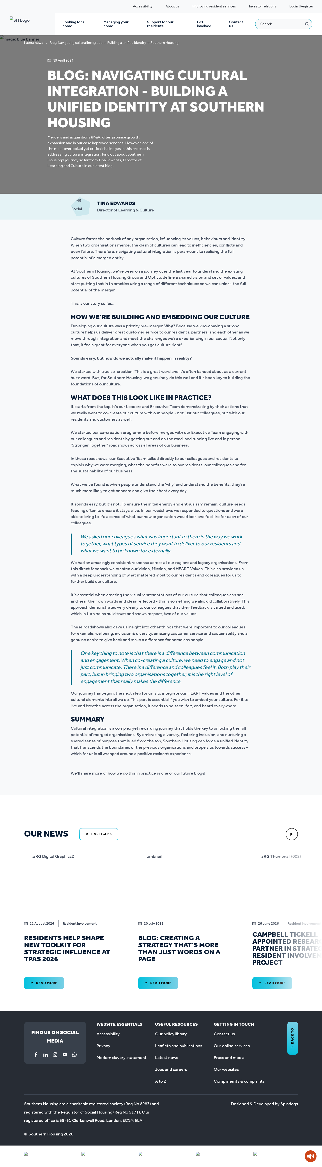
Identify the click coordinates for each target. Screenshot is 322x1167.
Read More (46, 983)
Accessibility (142, 6)
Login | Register (301, 6)
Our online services (232, 1046)
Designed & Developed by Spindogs (264, 1104)
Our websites (226, 1070)
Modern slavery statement (122, 1058)
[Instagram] (55, 1054)
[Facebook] (36, 1054)
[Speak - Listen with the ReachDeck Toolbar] (311, 1156)
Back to (292, 1036)
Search (307, 24)
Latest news (33, 42)
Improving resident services (214, 6)
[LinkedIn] (45, 1054)
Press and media (229, 1058)
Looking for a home (73, 24)
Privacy (103, 1046)
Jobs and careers (171, 1070)
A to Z (160, 1081)
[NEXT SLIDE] (292, 834)
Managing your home (116, 24)
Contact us (236, 24)
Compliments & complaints (239, 1081)
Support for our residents (160, 24)
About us (172, 6)
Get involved (204, 24)
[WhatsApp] (74, 1054)
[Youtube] (65, 1054)
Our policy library (171, 1034)
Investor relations (262, 6)
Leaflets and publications (178, 1046)
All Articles (99, 834)
